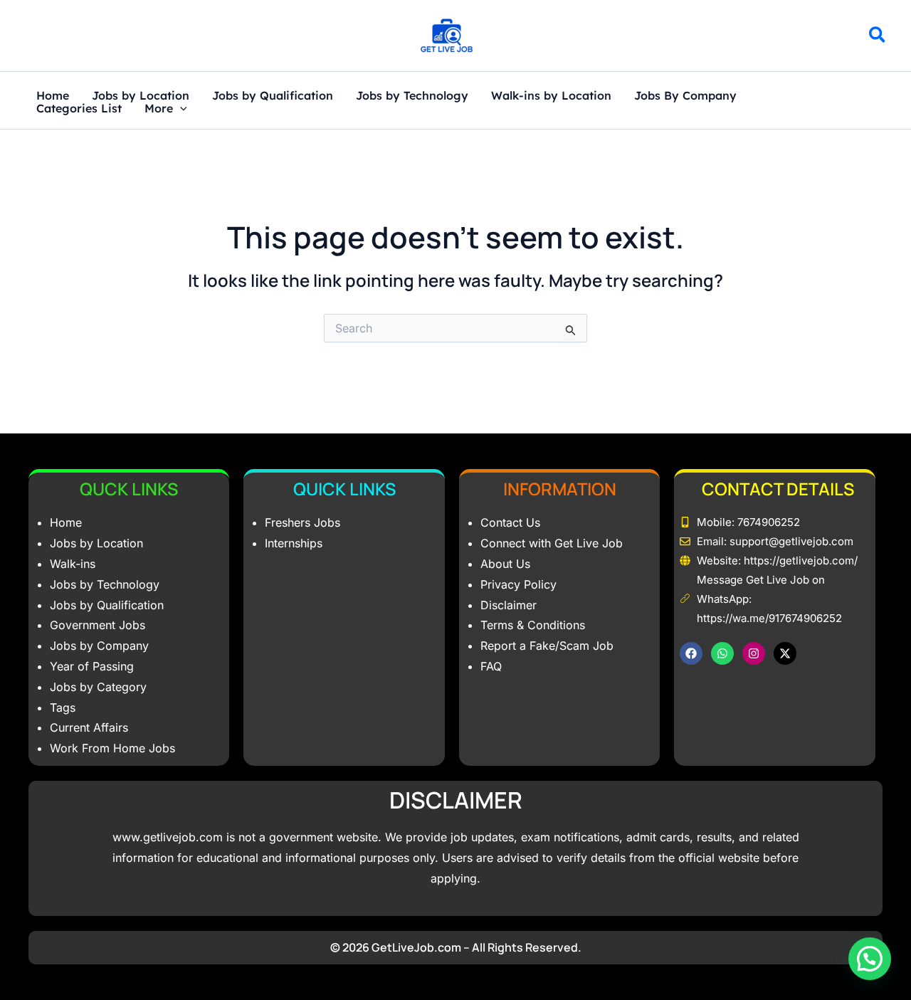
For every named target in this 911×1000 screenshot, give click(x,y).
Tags (62, 707)
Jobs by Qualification (272, 96)
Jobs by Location (140, 96)
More (158, 108)
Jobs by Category (98, 687)
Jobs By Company (685, 96)
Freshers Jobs (302, 522)
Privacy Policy (518, 584)
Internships (293, 543)
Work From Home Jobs (112, 748)
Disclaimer (508, 605)
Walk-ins (72, 564)
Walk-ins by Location (551, 96)
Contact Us (510, 522)
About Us (505, 564)
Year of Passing (92, 666)
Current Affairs (89, 727)
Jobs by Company (99, 645)
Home (52, 96)
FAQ (491, 666)
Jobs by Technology (412, 96)
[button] (878, 37)
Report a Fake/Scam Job (547, 645)
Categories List (79, 108)
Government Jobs (97, 625)
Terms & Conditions (532, 625)
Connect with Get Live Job (551, 543)
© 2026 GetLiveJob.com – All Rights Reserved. (455, 947)
